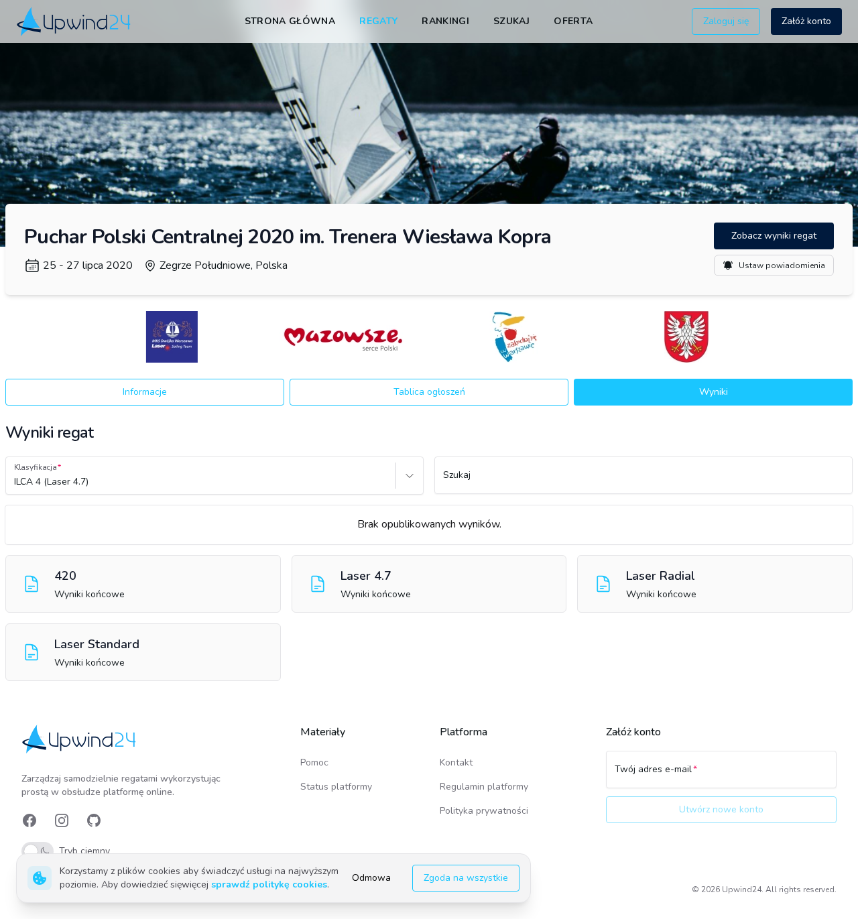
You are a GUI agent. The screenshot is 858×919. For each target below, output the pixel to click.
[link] (74, 21)
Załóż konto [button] (806, 21)
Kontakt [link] (456, 762)
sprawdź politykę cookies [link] (269, 884)
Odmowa (371, 877)
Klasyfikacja (35, 467)
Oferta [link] (573, 21)
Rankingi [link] (445, 21)
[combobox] (15, 482)
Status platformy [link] (336, 786)
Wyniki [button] (713, 391)
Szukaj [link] (511, 21)
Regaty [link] (378, 21)
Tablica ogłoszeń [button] (429, 391)
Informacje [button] (145, 391)
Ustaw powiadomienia (782, 265)
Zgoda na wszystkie (466, 877)
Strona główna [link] (290, 21)
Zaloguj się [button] (726, 21)
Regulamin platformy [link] (484, 786)
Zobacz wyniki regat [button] (773, 235)
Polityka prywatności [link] (484, 810)
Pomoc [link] (314, 762)
